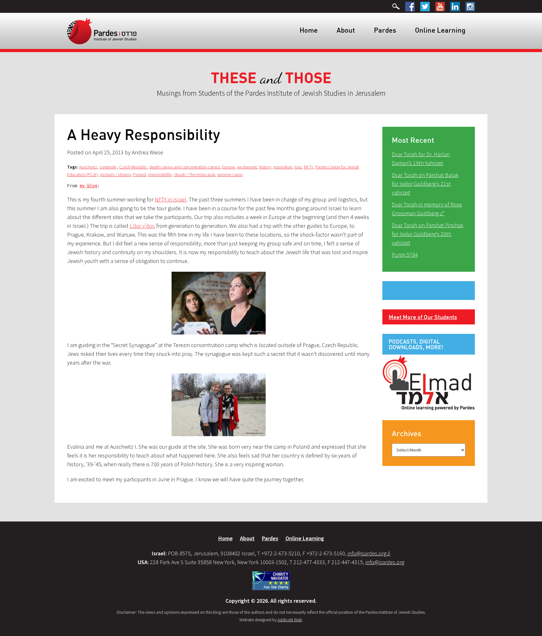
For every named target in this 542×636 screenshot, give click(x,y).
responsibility (160, 174)
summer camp (230, 174)
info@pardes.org (384, 562)
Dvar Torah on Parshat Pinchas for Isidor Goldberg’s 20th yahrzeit (427, 234)
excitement (247, 167)
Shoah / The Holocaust (194, 174)
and (271, 78)
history (265, 167)
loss (298, 167)
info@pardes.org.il (369, 553)
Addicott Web (290, 620)
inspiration (283, 167)
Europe (228, 167)
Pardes (385, 30)
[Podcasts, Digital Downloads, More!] (428, 382)
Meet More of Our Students (423, 316)
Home (309, 30)
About (346, 30)
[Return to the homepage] (101, 30)
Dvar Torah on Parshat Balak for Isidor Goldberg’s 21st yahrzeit (425, 183)
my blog (88, 185)
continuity (108, 167)
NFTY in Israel (170, 199)
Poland (139, 174)
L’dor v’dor (142, 225)
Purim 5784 (405, 254)
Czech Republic (133, 167)
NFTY (308, 167)
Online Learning (440, 30)
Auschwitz (88, 167)
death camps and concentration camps (184, 167)
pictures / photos (115, 174)
